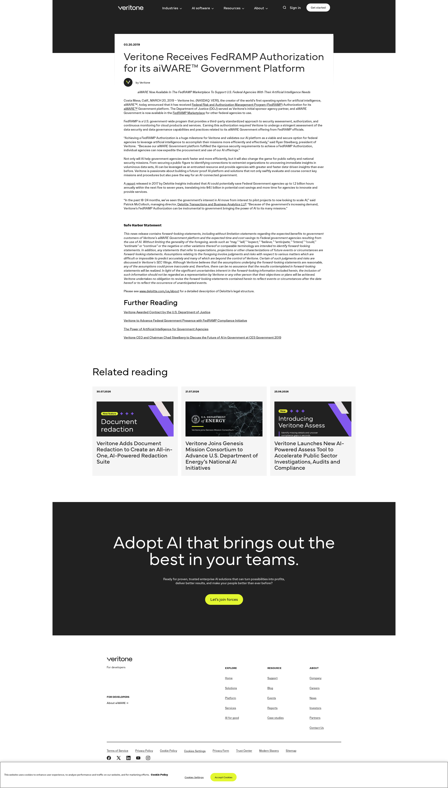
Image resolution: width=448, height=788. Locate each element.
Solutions (231, 688)
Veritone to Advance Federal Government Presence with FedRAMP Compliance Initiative (185, 320)
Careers (315, 688)
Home (229, 678)
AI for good (232, 718)
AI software (201, 7)
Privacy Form (221, 751)
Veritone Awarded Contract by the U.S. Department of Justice (167, 312)
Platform (230, 698)
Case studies (275, 718)
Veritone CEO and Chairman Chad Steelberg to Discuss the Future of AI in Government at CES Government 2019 (202, 337)
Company (315, 678)
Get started (318, 7)
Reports (272, 708)
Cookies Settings (195, 751)
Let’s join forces (224, 599)
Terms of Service (117, 751)
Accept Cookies (223, 777)
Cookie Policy (168, 751)
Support (272, 678)
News (313, 698)
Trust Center (244, 751)
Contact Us (317, 728)
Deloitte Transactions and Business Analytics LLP (211, 204)
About (259, 7)
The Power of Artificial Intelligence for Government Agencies (166, 329)
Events (271, 698)
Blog (270, 688)
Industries (170, 7)
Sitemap (291, 751)
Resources (232, 7)
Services (230, 708)
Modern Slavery (269, 751)
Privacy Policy (144, 751)
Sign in (295, 7)
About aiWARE (116, 703)
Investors (315, 708)
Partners (315, 718)
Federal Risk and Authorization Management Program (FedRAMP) (237, 105)
